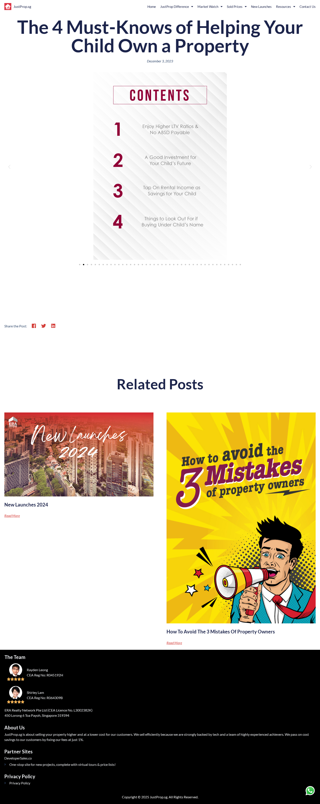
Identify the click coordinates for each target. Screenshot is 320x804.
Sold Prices (235, 7)
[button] (9, 166)
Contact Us (308, 7)
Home (151, 7)
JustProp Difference (174, 7)
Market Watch (207, 7)
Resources (283, 7)
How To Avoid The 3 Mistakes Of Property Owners (221, 632)
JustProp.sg (22, 6)
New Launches (261, 7)
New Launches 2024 (26, 505)
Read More (12, 515)
